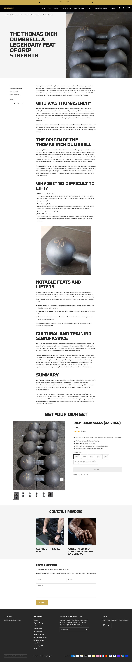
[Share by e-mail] (87, 474)
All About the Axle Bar (48, 550)
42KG (76, 456)
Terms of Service (86, 573)
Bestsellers (57, 8)
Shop (43, 8)
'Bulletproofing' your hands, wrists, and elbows (80, 551)
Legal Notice (37, 643)
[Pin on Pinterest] (81, 474)
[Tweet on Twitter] (84, 474)
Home (5, 14)
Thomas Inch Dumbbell (43, 88)
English (113, 8)
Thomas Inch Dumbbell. (80, 292)
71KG (98, 456)
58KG (84, 456)
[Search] (120, 8)
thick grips (49, 364)
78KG (105, 456)
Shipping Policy (38, 623)
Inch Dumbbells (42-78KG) (97, 423)
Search (35, 620)
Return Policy (37, 626)
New (49, 8)
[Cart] (127, 8)
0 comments (16, 95)
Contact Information (40, 637)
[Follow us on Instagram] (104, 625)
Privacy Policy (74, 573)
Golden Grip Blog (12, 14)
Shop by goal (67, 8)
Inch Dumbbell (54, 208)
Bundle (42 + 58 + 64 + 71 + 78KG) (85, 462)
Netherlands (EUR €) (101, 8)
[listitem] (14, 103)
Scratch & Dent (79, 8)
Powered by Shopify (45, 656)
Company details (38, 640)
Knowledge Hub (38, 646)
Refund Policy (37, 628)
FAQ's (35, 649)
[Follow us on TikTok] (109, 625)
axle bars (41, 364)
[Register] (86, 629)
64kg (91, 456)
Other (88, 8)
